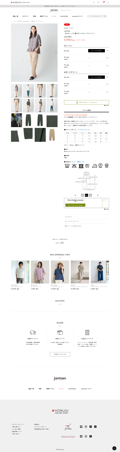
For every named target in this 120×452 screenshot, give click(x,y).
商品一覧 (15, 16)
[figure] (75, 195)
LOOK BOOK (64, 16)
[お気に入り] (98, 2)
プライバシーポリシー (40, 427)
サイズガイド (68, 217)
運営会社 (36, 424)
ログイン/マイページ (18, 424)
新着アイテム (44, 16)
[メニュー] (108, 2)
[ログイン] (93, 2)
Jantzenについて (77, 16)
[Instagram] (86, 426)
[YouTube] (90, 426)
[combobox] (86, 195)
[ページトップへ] (114, 448)
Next (56, 52)
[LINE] (81, 426)
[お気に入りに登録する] (107, 51)
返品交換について (17, 431)
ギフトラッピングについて (72, 221)
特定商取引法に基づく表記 (41, 429)
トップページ (14, 21)
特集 (34, 16)
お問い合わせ (15, 434)
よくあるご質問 (16, 429)
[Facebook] (95, 426)
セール (54, 16)
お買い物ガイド (16, 427)
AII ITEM (19, 21)
